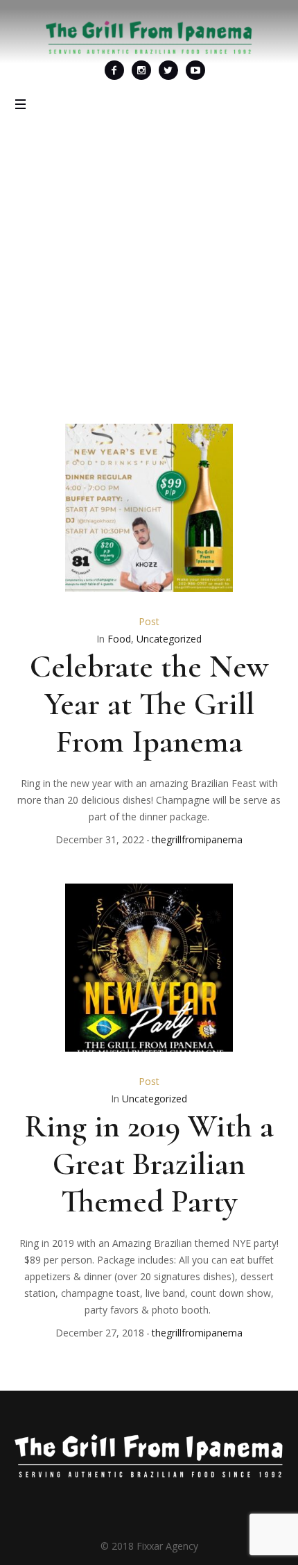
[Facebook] (114, 70)
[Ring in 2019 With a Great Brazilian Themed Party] (149, 968)
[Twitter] (168, 70)
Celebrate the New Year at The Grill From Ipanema (149, 704)
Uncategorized (169, 638)
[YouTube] (195, 70)
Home (51, 308)
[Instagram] (141, 70)
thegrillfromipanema (197, 839)
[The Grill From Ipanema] (149, 37)
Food (119, 638)
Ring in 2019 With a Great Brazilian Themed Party (149, 1163)
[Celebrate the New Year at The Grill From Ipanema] (149, 508)
